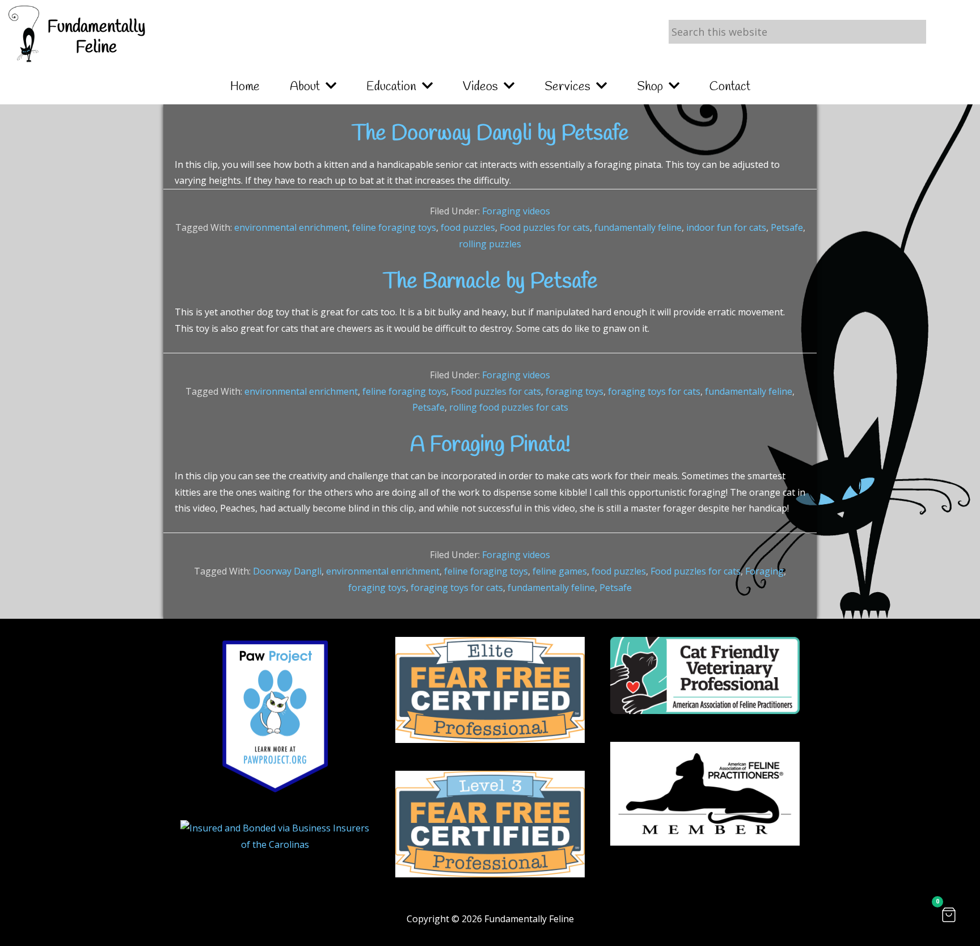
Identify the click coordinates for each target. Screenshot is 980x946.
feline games (560, 571)
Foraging (764, 571)
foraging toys (574, 391)
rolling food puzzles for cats (508, 407)
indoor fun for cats (726, 227)
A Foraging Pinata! (490, 445)
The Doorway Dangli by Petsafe (490, 134)
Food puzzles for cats (545, 227)
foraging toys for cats (654, 391)
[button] (949, 915)
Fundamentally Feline (96, 37)
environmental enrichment (291, 227)
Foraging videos (516, 211)
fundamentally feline (638, 227)
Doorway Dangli (287, 571)
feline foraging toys (394, 227)
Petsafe (787, 227)
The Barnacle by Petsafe (490, 282)
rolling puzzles (490, 244)
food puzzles (468, 227)
